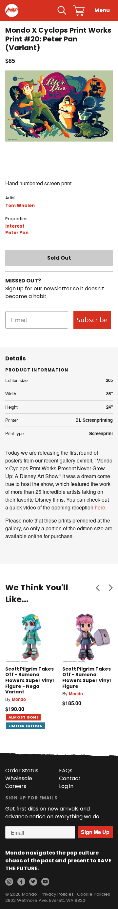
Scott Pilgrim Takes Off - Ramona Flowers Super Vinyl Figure (86, 677)
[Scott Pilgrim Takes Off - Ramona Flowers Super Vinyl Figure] (87, 637)
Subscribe (92, 319)
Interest (15, 226)
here (100, 507)
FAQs (65, 770)
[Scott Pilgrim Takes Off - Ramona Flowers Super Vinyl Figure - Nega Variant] (30, 637)
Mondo (19, 699)
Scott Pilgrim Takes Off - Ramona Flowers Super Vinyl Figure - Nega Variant (29, 680)
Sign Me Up (95, 832)
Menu (102, 10)
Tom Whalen (20, 206)
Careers (15, 786)
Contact (70, 778)
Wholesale (18, 778)
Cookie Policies (93, 894)
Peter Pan (17, 233)
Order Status (21, 770)
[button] (98, 588)
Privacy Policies (57, 894)
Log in (66, 786)
